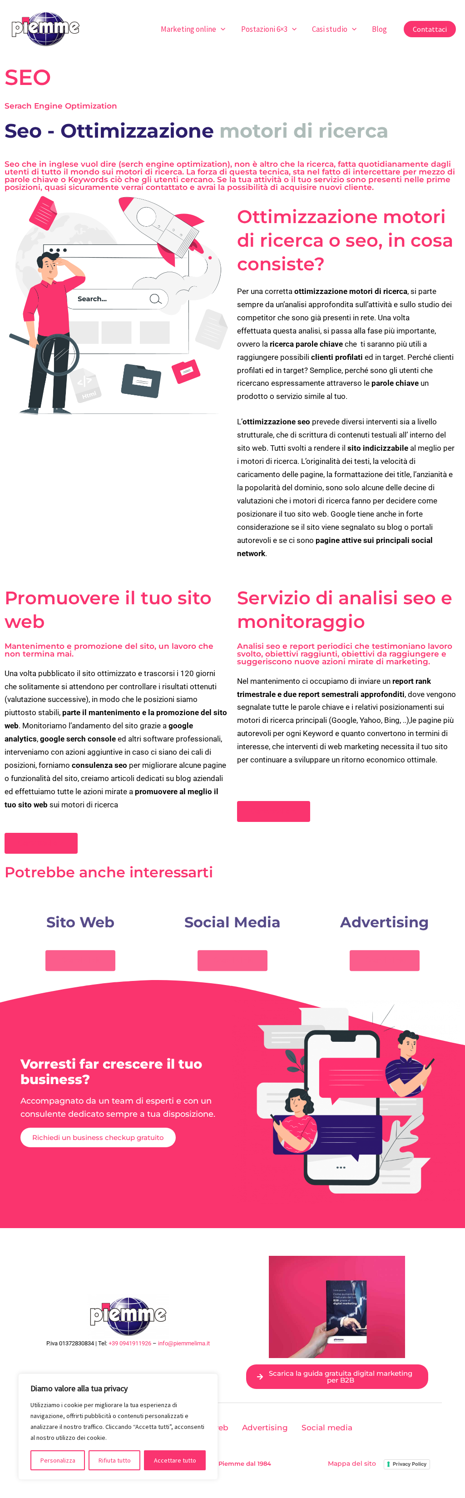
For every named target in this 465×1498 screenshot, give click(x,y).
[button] (220, 29)
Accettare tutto (175, 1460)
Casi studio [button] (329, 29)
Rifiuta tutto (115, 1460)
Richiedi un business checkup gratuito (98, 1137)
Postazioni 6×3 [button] (264, 29)
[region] (118, 1427)
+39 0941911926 (130, 1343)
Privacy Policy (409, 1464)
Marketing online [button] (188, 29)
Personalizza (57, 1460)
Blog (379, 29)
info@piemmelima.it (184, 1343)
